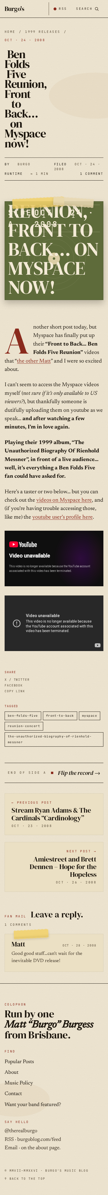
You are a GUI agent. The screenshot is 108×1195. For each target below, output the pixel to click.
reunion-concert (24, 726)
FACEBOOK (14, 685)
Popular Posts (19, 1062)
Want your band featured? (33, 1104)
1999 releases (42, 32)
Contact (13, 1094)
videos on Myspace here (64, 500)
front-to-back (60, 716)
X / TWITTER (17, 680)
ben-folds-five (23, 716)
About (11, 1072)
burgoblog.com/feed (39, 1139)
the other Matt (34, 361)
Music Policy (19, 1083)
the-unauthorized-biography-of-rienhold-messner (50, 739)
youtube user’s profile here (62, 517)
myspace (89, 716)
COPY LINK (15, 691)
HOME (10, 32)
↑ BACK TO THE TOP (25, 1179)
